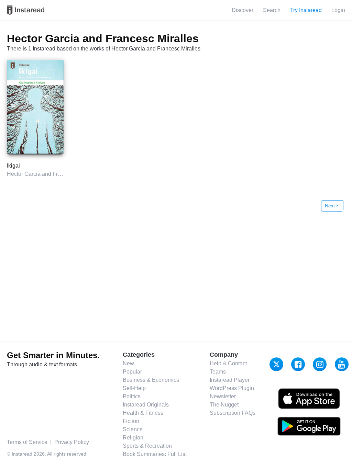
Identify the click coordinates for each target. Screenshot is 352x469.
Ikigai (13, 166)
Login (338, 10)
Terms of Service (27, 442)
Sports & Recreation (147, 446)
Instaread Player (230, 380)
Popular (132, 372)
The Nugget (224, 405)
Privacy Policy (71, 442)
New (128, 363)
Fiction (131, 421)
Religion (133, 438)
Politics (132, 396)
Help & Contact (228, 363)
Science (133, 429)
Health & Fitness (143, 413)
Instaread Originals (146, 405)
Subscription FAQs (232, 413)
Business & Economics (151, 380)
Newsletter (223, 396)
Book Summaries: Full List (155, 454)
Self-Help (134, 388)
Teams (218, 372)
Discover (242, 10)
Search (271, 10)
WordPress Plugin (232, 388)
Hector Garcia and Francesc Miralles (51, 174)
